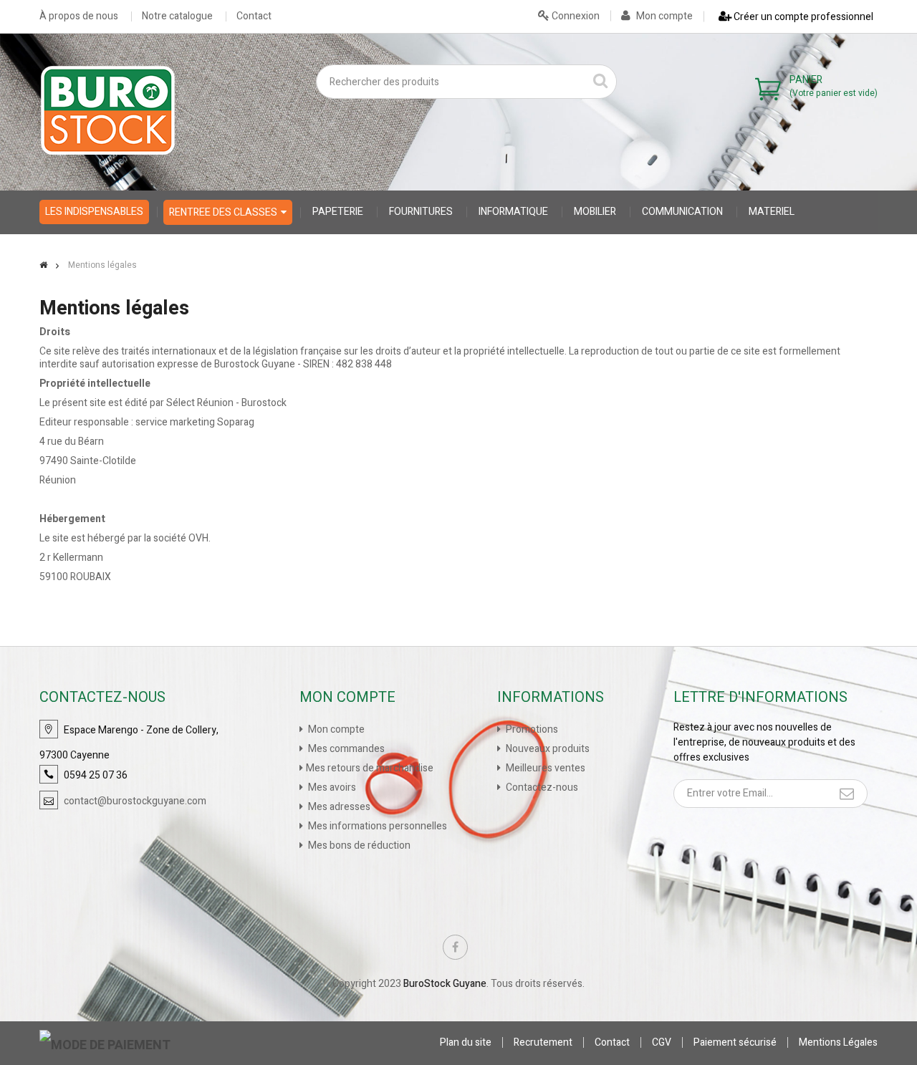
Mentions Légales (838, 1042)
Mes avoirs (331, 787)
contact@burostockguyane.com (135, 801)
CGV (661, 1042)
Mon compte (663, 16)
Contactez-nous (541, 787)
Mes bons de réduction (358, 845)
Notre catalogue (177, 16)
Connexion (574, 16)
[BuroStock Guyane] (107, 110)
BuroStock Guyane (444, 983)
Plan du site (465, 1042)
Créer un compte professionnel (802, 16)
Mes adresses (338, 806)
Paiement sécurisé (735, 1042)
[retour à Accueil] (43, 265)
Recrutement (543, 1042)
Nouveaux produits (547, 748)
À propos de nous (78, 16)
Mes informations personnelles (376, 826)
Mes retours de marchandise (369, 768)
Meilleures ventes (544, 768)
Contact (254, 16)
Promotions (531, 729)
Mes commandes (345, 748)
